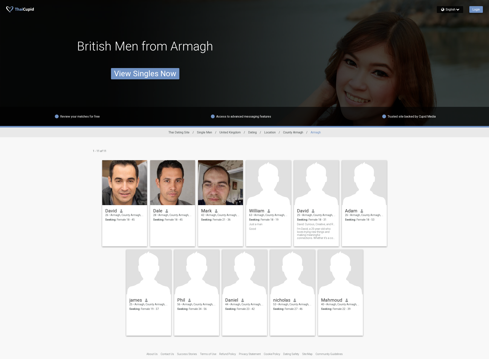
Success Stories (187, 354)
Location (270, 132)
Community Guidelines (329, 354)
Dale (157, 211)
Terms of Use (208, 354)
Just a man (255, 224)
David (111, 211)
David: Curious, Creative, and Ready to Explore (316, 224)
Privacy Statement (250, 354)
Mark (206, 211)
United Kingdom (230, 132)
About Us (152, 354)
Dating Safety (291, 354)
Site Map (307, 354)
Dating (252, 132)
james (135, 300)
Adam (351, 211)
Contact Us (167, 354)
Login (476, 9)
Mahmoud (331, 300)
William (256, 211)
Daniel (231, 300)
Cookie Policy (272, 354)
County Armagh (293, 132)
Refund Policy (227, 354)
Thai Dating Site (178, 132)
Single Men (204, 132)
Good (252, 228)
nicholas (281, 300)
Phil (181, 300)
